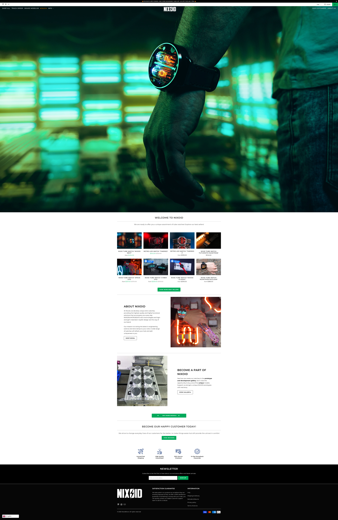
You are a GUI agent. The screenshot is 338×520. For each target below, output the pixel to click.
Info (50, 8)
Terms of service (192, 506)
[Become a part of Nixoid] (142, 381)
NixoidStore (125, 512)
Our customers (319, 8)
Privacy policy (191, 502)
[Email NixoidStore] (8, 4)
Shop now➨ (130, 338)
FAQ (188, 492)
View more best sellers (169, 289)
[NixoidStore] (170, 9)
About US (332, 8)
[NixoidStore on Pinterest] (3, 4)
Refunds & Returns (193, 499)
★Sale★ (43, 8)
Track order (17, 8)
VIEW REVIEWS (169, 438)
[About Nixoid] (196, 322)
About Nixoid (134, 306)
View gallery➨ (185, 392)
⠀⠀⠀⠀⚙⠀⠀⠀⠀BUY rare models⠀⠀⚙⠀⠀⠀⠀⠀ (169, 415)
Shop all (6, 8)
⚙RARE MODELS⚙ (31, 8)
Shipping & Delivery (193, 496)
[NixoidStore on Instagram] (5, 4)
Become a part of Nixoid (191, 372)
